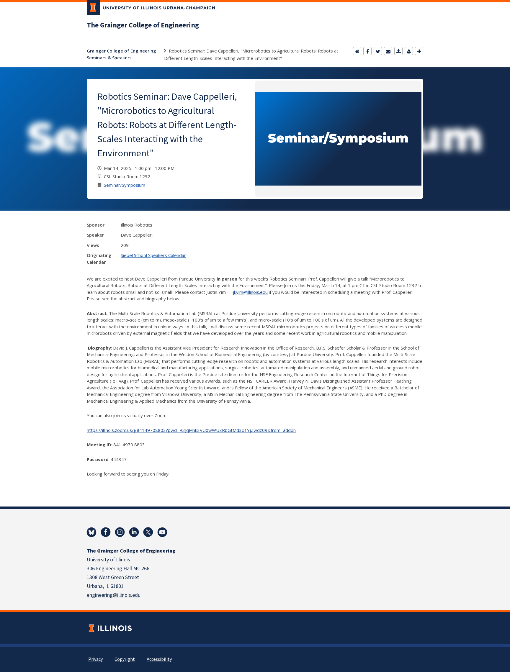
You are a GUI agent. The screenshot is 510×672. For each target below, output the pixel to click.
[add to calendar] (398, 51)
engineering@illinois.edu (113, 595)
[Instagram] (119, 532)
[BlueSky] (91, 532)
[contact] (409, 51)
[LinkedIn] (134, 532)
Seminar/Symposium (124, 185)
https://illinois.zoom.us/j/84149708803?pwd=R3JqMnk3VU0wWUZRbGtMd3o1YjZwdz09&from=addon (191, 430)
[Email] (388, 51)
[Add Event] (419, 51)
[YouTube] (162, 532)
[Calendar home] (357, 51)
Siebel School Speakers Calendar (153, 255)
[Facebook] (367, 51)
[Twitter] (378, 51)
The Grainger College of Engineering (143, 25)
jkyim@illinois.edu (250, 292)
